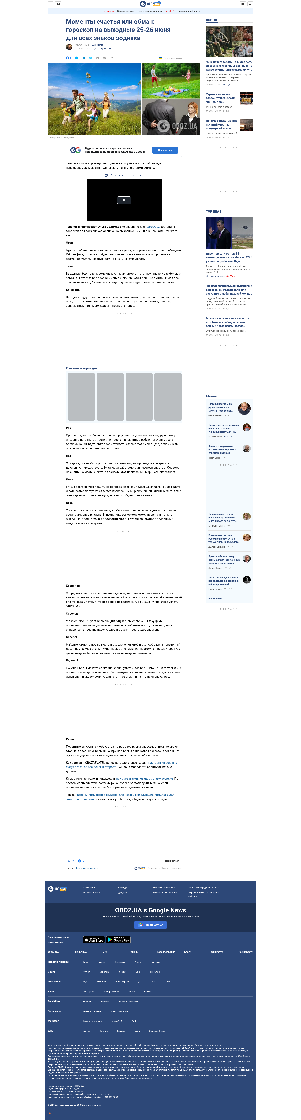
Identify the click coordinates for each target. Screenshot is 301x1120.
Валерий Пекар (215, 437)
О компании (89, 888)
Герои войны (107, 11)
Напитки (105, 1001)
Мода (137, 1031)
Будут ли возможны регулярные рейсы (226, 331)
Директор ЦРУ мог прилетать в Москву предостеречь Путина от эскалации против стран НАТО (228, 269)
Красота (121, 1031)
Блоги (187, 952)
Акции (132, 991)
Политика (81, 952)
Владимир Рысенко (217, 526)
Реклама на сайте (91, 893)
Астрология (97, 45)
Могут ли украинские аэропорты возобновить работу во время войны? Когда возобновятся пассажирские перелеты (227, 322)
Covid (134, 1021)
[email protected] (84, 1097)
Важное (212, 20)
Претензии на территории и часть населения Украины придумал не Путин (223, 429)
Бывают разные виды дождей (221, 133)
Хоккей (122, 972)
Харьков (101, 962)
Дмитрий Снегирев (216, 547)
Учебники (101, 982)
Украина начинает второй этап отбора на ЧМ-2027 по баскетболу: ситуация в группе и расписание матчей (221, 98)
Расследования (166, 952)
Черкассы (155, 962)
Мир (104, 952)
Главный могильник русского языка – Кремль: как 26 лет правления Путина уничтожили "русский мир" (221, 407)
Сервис (147, 991)
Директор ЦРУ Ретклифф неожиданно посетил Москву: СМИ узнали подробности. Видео (229, 257)
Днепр (138, 962)
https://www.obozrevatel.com (152, 1045)
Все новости (246, 952)
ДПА (140, 982)
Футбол (86, 972)
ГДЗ (85, 982)
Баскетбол (105, 972)
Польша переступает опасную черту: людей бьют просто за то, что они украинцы (221, 518)
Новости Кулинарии (128, 1001)
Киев (85, 962)
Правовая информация (164, 888)
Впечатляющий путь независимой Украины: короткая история (222, 449)
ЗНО (154, 982)
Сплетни (103, 1031)
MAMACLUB (117, 1021)
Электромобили (111, 991)
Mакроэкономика (119, 1011)
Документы (123, 893)
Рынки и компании (92, 1011)
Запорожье (120, 962)
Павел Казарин (215, 458)
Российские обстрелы (189, 11)
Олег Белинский (215, 416)
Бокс (138, 972)
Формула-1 (155, 972)
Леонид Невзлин (215, 568)
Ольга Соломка (82, 45)
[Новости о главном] (139, 869)
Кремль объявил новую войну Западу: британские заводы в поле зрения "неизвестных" (224, 560)
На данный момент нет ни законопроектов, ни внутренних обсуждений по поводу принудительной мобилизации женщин (228, 301)
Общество (217, 952)
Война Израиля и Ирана (150, 11)
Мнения (211, 396)
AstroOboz (153, 226)
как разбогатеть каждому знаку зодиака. (145, 778)
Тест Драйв (88, 991)
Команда (122, 888)
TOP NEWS (213, 211)
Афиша (86, 1031)
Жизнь (134, 952)
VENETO (170, 11)
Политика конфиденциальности (204, 888)
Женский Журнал (157, 1031)
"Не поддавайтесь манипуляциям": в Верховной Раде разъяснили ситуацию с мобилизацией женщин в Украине (229, 289)
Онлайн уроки (122, 982)
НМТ (168, 982)
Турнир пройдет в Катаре (219, 107)
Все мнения (215, 598)
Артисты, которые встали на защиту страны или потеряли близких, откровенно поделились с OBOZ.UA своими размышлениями (229, 77)
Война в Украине (126, 11)
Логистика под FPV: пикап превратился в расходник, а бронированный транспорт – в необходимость (223, 581)
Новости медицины (92, 1021)
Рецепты (87, 1001)
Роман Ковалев (215, 589)
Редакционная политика (87, 868)
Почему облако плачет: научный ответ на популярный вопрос (221, 124)
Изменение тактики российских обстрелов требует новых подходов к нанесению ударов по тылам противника (224, 539)
